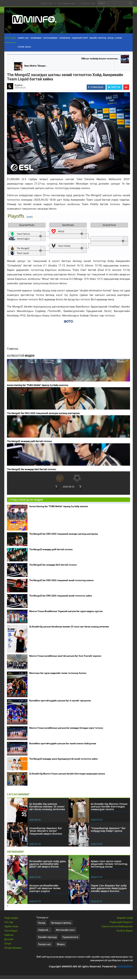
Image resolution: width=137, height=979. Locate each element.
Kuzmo (18, 85)
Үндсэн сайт (46, 3)
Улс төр (8, 922)
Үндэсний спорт (80, 38)
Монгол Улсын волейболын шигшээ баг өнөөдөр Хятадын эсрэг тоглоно (66, 728)
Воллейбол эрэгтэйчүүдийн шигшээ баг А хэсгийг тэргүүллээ (60, 700)
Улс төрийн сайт (66, 3)
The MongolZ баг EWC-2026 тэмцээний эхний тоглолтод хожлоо (61, 580)
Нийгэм (8, 934)
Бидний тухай (125, 917)
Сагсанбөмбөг (50, 38)
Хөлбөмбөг (36, 38)
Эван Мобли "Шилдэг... (35, 66)
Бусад (110, 38)
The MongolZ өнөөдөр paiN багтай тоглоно (29, 441)
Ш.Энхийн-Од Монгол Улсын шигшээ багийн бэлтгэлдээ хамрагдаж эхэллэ (67, 773)
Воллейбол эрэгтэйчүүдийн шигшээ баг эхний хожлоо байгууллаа (62, 743)
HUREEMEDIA (125, 966)
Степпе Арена (24, 47)
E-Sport (118, 38)
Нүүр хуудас (10, 38)
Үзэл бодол (10, 930)
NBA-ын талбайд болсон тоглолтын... (100, 58)
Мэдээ (61, 944)
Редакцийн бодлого (121, 922)
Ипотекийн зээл (65, 929)
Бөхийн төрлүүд (98, 38)
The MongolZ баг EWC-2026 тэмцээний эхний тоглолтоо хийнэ (60, 595)
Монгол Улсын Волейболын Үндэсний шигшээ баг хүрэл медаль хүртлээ (66, 611)
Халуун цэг (44, 944)
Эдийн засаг (11, 926)
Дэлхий (8, 939)
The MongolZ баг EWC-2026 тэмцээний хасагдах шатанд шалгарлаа (43, 413)
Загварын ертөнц (61, 922)
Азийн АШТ (23, 38)
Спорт (7, 943)
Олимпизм (64, 38)
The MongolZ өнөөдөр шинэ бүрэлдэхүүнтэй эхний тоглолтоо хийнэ (63, 759)
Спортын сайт (88, 3)
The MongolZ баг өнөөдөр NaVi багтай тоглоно (31, 469)
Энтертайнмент (13, 947)
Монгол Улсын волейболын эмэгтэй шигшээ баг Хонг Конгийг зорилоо (65, 656)
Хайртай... (44, 929)
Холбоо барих (124, 930)
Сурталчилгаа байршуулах (117, 926)
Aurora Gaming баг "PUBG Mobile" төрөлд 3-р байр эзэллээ (37, 385)
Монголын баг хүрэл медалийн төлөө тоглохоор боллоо (57, 673)
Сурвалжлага (70, 937)
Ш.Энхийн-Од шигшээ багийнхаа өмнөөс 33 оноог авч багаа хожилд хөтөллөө (69, 626)
